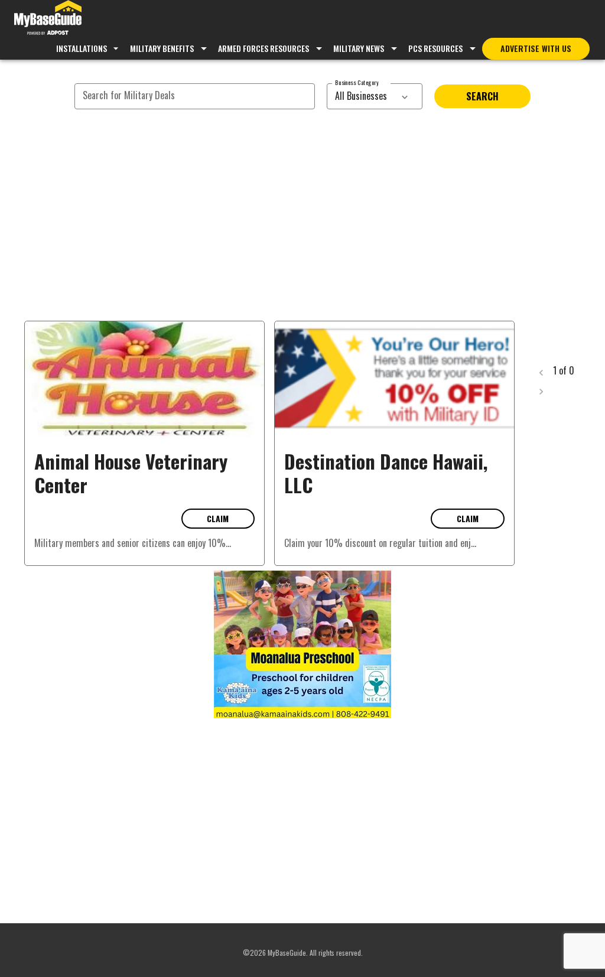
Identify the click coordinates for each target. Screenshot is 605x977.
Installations (81, 48)
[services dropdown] (405, 96)
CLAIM (218, 518)
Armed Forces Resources (263, 48)
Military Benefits (162, 48)
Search (482, 96)
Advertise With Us (535, 48)
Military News (358, 48)
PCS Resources (435, 48)
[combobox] (361, 96)
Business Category (357, 82)
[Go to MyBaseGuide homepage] (48, 19)
